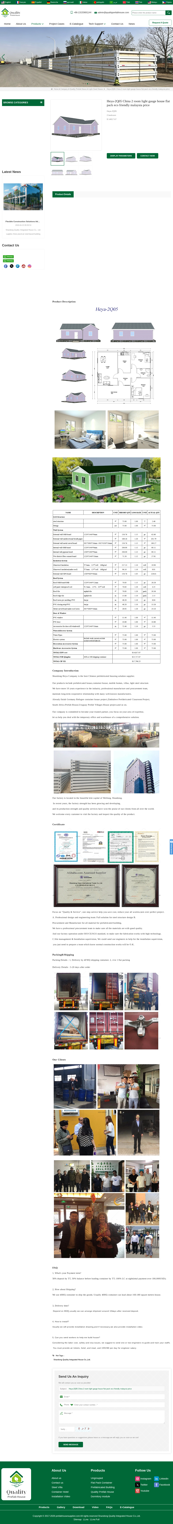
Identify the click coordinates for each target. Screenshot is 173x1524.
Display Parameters (121, 156)
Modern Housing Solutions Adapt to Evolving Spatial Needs (23, 221)
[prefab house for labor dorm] (86, 57)
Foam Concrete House (14, 124)
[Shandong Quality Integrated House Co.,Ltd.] (11, 12)
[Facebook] (6, 266)
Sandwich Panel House (14, 114)
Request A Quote (160, 22)
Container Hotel (60, 1492)
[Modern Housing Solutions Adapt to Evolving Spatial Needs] (23, 196)
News (132, 24)
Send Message (70, 1444)
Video (95, 1507)
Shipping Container (12, 151)
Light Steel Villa (10, 146)
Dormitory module (100, 1496)
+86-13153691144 (82, 12)
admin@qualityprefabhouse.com (113, 12)
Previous (3, 202)
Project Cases (56, 24)
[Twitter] (12, 266)
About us (56, 1478)
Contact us (57, 1482)
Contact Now (147, 156)
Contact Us (117, 24)
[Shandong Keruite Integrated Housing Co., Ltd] (16, 1484)
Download (78, 1507)
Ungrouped (9, 162)
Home (7, 24)
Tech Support (96, 24)
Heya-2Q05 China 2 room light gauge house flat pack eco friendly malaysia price (100, 1389)
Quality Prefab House (78, 89)
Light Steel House (96, 89)
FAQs (109, 1507)
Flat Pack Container (12, 140)
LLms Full (94, 1519)
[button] (83, 83)
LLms (85, 1519)
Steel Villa (57, 1487)
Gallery (61, 1507)
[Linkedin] (18, 266)
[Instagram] (29, 266)
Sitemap (77, 1519)
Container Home (12, 129)
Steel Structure (10, 156)
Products (36, 24)
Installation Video (61, 1496)
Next (43, 202)
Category (64, 89)
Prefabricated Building (13, 135)
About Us (21, 24)
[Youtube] (23, 266)
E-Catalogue (76, 24)
